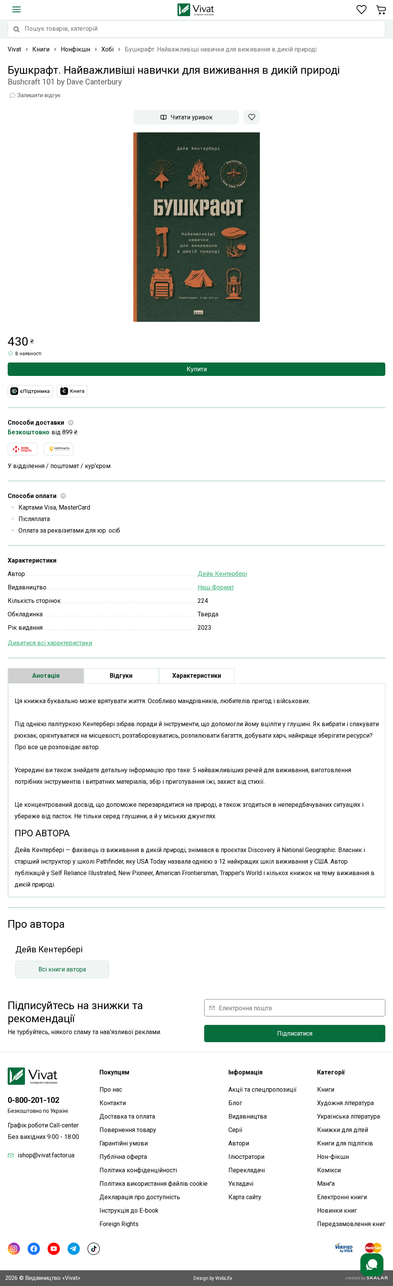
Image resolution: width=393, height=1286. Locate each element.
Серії (235, 1130)
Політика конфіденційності (138, 1170)
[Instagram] (14, 1249)
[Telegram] (74, 1249)
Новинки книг (337, 1210)
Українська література (348, 1116)
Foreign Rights (119, 1224)
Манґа (326, 1183)
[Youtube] (54, 1249)
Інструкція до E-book (129, 1210)
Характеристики (196, 675)
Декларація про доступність (139, 1197)
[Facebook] (34, 1249)
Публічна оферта (123, 1156)
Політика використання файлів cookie (153, 1183)
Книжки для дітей (342, 1130)
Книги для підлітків (345, 1143)
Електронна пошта (245, 1007)
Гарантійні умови (123, 1143)
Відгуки (121, 675)
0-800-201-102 (33, 1100)
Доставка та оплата (127, 1116)
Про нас (110, 1089)
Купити (197, 369)
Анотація (45, 675)
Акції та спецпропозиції (262, 1089)
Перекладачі (246, 1170)
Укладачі (240, 1183)
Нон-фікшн (333, 1156)
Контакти (112, 1103)
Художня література (345, 1103)
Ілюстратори (246, 1156)
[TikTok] (94, 1249)
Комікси (329, 1170)
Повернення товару (127, 1130)
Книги (325, 1089)
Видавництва (247, 1116)
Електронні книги (342, 1197)
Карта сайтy (244, 1197)
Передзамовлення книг (351, 1224)
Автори (238, 1143)
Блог (235, 1103)
